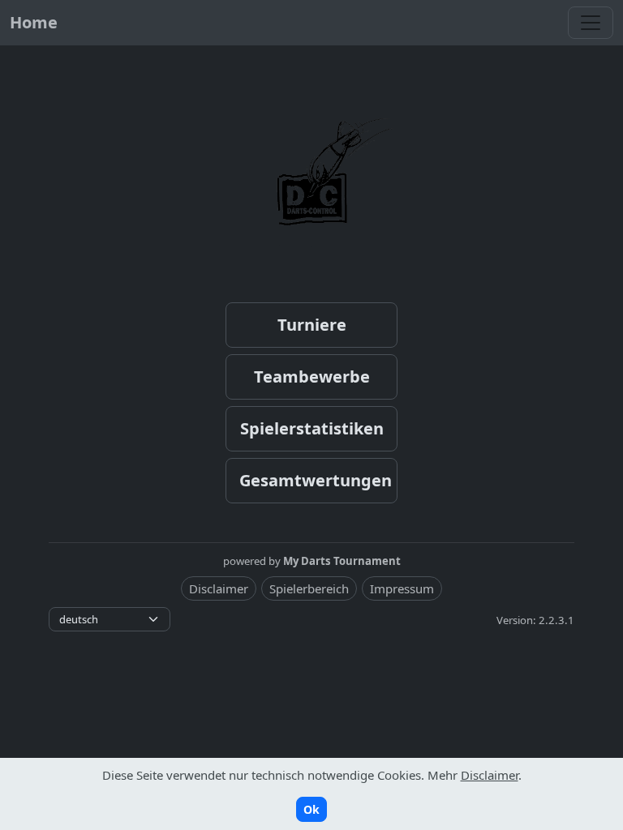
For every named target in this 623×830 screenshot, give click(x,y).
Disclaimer (218, 588)
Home (34, 22)
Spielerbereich (309, 588)
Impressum (402, 588)
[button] (311, 325)
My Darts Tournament (342, 561)
